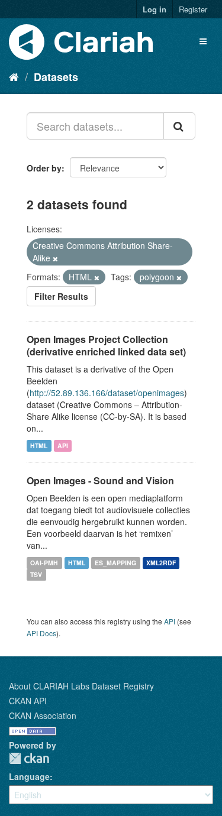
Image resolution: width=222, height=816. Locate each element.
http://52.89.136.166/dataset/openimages (107, 393)
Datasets (56, 77)
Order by (44, 168)
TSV (36, 574)
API (62, 445)
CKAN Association (42, 715)
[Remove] (55, 258)
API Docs (41, 633)
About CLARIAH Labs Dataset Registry (81, 686)
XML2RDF (161, 562)
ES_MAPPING (115, 562)
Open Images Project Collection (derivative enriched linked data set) (106, 345)
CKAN (29, 758)
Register (193, 9)
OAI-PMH (44, 562)
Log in (154, 9)
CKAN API (28, 701)
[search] (179, 126)
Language (29, 776)
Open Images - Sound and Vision (100, 480)
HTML (38, 445)
